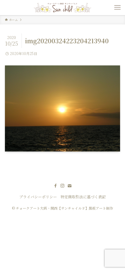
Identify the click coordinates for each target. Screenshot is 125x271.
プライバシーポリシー (38, 196)
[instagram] (62, 185)
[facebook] (55, 185)
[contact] (69, 185)
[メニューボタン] (117, 7)
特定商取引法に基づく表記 (83, 196)
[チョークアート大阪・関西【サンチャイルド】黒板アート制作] (62, 7)
